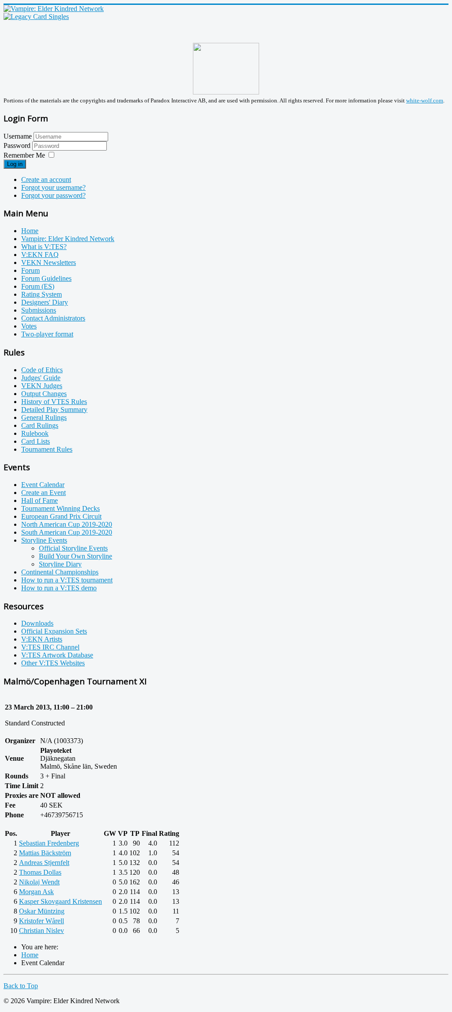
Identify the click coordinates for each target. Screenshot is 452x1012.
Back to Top (21, 985)
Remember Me (24, 155)
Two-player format (47, 334)
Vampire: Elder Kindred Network (67, 238)
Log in (15, 164)
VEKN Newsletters (48, 262)
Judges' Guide (40, 377)
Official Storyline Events (73, 548)
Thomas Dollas (40, 872)
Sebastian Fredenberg (49, 843)
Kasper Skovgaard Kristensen (60, 901)
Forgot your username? (53, 187)
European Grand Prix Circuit (61, 516)
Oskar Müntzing (41, 911)
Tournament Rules (46, 449)
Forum (30, 270)
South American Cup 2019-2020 (66, 532)
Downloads (37, 623)
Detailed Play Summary (54, 409)
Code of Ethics (42, 370)
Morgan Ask (36, 891)
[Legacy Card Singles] (36, 16)
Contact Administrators (53, 318)
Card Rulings (39, 425)
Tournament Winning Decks (60, 508)
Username (18, 136)
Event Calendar (42, 484)
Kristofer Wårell (41, 921)
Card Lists (35, 441)
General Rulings (44, 417)
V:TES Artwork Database (57, 655)
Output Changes (44, 393)
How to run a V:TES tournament (67, 580)
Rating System (41, 294)
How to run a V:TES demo (59, 588)
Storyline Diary (60, 564)
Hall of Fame (39, 500)
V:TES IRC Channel (50, 647)
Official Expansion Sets (54, 631)
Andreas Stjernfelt (44, 862)
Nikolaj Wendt (39, 882)
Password (18, 145)
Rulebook (35, 433)
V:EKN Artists (41, 639)
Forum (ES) (37, 286)
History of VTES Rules (54, 401)
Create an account (46, 179)
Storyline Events (44, 540)
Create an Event (43, 492)
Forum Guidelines (46, 278)
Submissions (38, 310)
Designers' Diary (44, 302)
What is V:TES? (44, 246)
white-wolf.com (424, 100)
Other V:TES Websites (53, 663)
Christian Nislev (41, 930)
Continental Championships (59, 572)
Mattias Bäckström (45, 853)
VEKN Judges (41, 385)
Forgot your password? (53, 195)
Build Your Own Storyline (75, 556)
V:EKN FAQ (40, 254)
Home (29, 230)
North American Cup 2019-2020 (66, 524)
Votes (29, 326)
